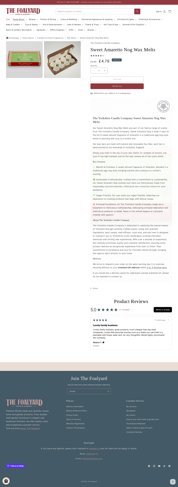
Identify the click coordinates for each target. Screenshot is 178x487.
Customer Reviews (134, 432)
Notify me (117, 86)
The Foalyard (92, 481)
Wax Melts (71, 38)
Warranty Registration (75, 424)
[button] (20, 19)
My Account (131, 406)
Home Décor (28, 38)
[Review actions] (168, 320)
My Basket (130, 411)
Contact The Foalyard (75, 428)
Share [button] (95, 288)
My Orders (130, 415)
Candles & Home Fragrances (50, 38)
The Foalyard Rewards (135, 424)
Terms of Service (73, 419)
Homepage (14, 38)
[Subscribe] (108, 391)
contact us (94, 448)
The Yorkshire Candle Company (105, 43)
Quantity (93, 66)
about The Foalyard (30, 428)
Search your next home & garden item (142, 419)
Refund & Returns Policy (76, 411)
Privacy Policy (72, 415)
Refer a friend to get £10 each (139, 428)
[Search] (137, 11)
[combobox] (95, 11)
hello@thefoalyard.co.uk (92, 458)
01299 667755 (92, 454)
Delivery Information (75, 406)
